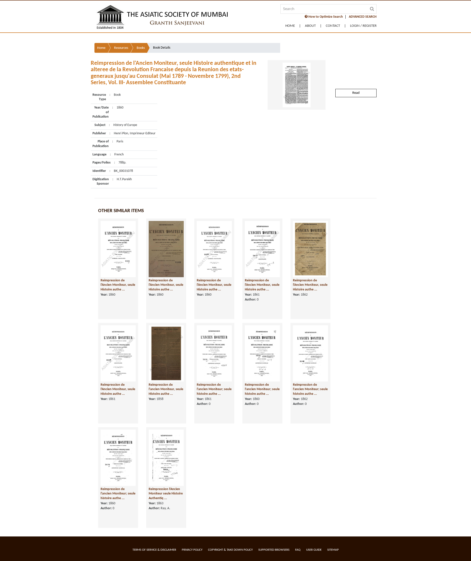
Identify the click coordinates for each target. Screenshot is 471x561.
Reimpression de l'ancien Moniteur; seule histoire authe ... (214, 389)
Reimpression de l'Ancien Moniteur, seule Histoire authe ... (118, 285)
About (310, 25)
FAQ (298, 549)
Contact (333, 25)
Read (356, 93)
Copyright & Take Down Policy (230, 549)
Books (141, 48)
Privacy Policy (192, 549)
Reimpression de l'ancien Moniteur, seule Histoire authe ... (166, 389)
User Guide (314, 549)
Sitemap (333, 549)
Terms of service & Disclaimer (154, 549)
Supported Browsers (273, 549)
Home (290, 25)
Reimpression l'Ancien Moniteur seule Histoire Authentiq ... (166, 493)
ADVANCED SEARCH (363, 17)
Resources (121, 48)
